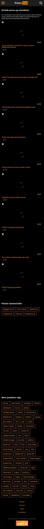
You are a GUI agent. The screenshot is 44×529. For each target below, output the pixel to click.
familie (20, 412)
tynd (26, 463)
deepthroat (15, 495)
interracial (34, 481)
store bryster (16, 403)
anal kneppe (7, 477)
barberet (19, 417)
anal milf (15, 486)
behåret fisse (7, 417)
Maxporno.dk (30, 314)
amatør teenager (9, 435)
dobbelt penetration (10, 467)
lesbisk (19, 426)
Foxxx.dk (19, 314)
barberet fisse (31, 412)
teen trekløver (8, 491)
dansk (30, 422)
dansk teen (7, 445)
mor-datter (26, 495)
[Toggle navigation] (3, 3)
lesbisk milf (19, 454)
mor (19, 435)
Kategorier (22, 505)
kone (16, 445)
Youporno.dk (7, 314)
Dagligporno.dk (8, 309)
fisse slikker (32, 445)
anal (22, 422)
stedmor (31, 440)
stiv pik (5, 495)
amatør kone (7, 463)
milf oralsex (30, 426)
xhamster (27, 403)
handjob (6, 486)
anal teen (25, 472)
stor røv (17, 408)
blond (27, 435)
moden (14, 431)
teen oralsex (7, 422)
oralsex (37, 417)
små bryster (7, 408)
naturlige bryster (9, 412)
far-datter (17, 481)
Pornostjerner (22, 512)
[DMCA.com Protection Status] (22, 523)
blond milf (23, 467)
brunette (21, 440)
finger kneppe (35, 458)
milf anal (18, 463)
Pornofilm (22, 501)
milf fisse (30, 491)
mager (16, 472)
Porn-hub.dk (21, 309)
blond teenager (28, 477)
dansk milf (30, 454)
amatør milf (25, 431)
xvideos (37, 403)
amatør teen (7, 454)
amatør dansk (8, 458)
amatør (26, 408)
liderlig (24, 486)
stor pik (5, 403)
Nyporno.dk (34, 309)
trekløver (28, 417)
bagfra (17, 477)
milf (16, 422)
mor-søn (6, 431)
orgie (33, 467)
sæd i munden (21, 458)
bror (25, 481)
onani (32, 486)
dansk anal (7, 472)
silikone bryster (8, 426)
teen (32, 449)
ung (26, 449)
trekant (18, 449)
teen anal (19, 491)
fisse (23, 445)
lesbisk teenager (9, 440)
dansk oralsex (8, 449)
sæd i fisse (7, 481)
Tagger (22, 509)
